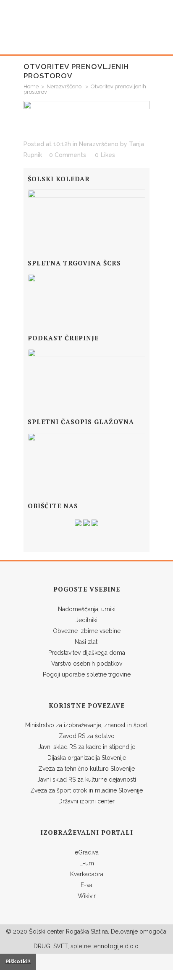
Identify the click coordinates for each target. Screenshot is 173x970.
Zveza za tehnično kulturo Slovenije (86, 768)
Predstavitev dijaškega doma (86, 652)
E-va (86, 885)
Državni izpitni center (86, 801)
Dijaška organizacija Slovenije (86, 757)
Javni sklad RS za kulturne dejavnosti (86, 779)
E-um (86, 863)
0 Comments (67, 155)
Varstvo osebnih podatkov (86, 663)
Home (31, 86)
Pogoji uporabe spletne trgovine (87, 674)
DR (38, 946)
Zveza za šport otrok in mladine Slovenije (86, 790)
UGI (47, 946)
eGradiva (87, 852)
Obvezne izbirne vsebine (87, 631)
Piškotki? (18, 961)
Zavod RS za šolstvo (87, 736)
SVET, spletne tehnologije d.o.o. (96, 946)
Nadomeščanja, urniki (86, 609)
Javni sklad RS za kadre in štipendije (86, 747)
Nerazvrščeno (64, 86)
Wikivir (87, 896)
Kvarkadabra (86, 874)
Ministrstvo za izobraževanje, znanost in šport (86, 725)
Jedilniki (86, 620)
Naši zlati (87, 641)
